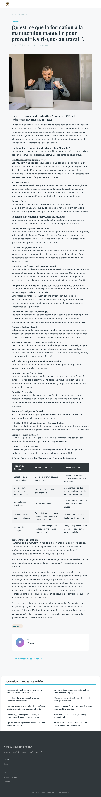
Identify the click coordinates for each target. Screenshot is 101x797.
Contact (7, 782)
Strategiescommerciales (18, 746)
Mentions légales (10, 777)
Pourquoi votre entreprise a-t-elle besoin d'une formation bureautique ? (24, 691)
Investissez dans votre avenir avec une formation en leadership (23, 699)
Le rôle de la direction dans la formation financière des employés (71, 691)
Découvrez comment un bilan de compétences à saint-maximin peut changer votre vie (26, 707)
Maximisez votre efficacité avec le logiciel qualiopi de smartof (72, 699)
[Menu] (94, 4)
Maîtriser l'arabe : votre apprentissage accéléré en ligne (70, 715)
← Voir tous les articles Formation (27, 659)
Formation (23, 14)
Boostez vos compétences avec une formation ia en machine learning (73, 707)
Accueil (14, 14)
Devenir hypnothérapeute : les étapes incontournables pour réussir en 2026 (23, 715)
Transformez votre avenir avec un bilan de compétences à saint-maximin (72, 723)
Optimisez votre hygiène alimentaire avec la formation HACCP (26, 723)
